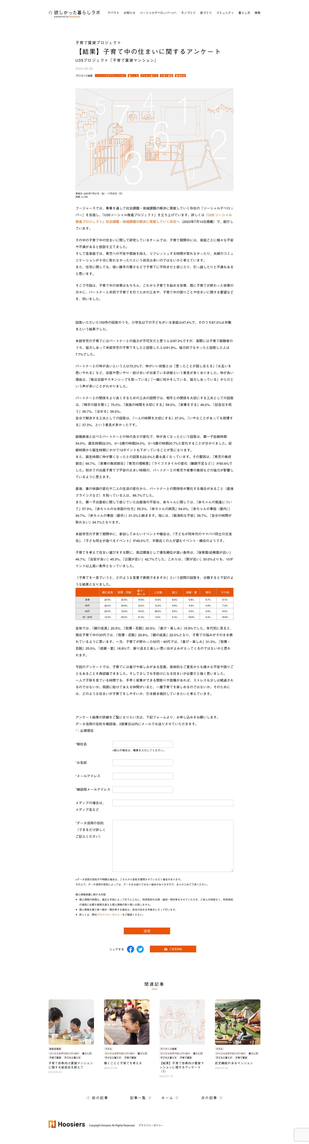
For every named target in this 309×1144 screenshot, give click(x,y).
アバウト (113, 12)
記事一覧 (138, 1097)
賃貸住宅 (180, 75)
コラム (108, 1048)
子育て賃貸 (166, 75)
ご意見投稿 (175, 949)
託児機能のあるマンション (234, 1063)
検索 (257, 12)
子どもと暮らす (149, 75)
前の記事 (100, 1097)
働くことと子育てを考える (123, 1063)
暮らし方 (133, 75)
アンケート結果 (84, 75)
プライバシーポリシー (109, 914)
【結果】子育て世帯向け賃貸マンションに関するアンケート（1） (182, 1067)
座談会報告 (55, 1048)
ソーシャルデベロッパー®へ (110, 75)
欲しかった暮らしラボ (77, 12)
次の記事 (209, 1097)
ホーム (167, 1097)
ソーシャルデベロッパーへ (158, 12)
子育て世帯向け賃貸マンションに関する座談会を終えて (71, 1065)
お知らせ (129, 12)
